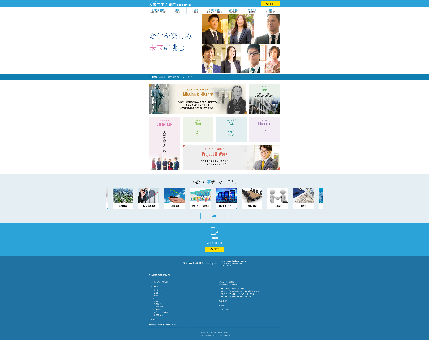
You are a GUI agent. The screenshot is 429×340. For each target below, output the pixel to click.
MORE (214, 215)
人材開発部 (157, 310)
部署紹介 (177, 10)
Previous (104, 199)
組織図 (196, 10)
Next (325, 199)
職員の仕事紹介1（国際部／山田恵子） (232, 288)
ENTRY (271, 3)
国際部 (156, 298)
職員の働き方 (233, 10)
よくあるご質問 (270, 10)
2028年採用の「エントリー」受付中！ (176, 77)
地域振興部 (157, 304)
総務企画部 (157, 290)
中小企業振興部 (159, 307)
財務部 (156, 296)
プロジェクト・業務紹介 (214, 10)
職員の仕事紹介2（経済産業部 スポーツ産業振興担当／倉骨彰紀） (241, 291)
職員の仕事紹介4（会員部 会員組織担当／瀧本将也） (237, 297)
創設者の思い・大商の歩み (158, 10)
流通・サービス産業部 (161, 312)
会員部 (156, 293)
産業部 (156, 301)
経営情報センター (159, 315)
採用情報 (252, 10)
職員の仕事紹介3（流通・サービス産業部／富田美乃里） (238, 294)
